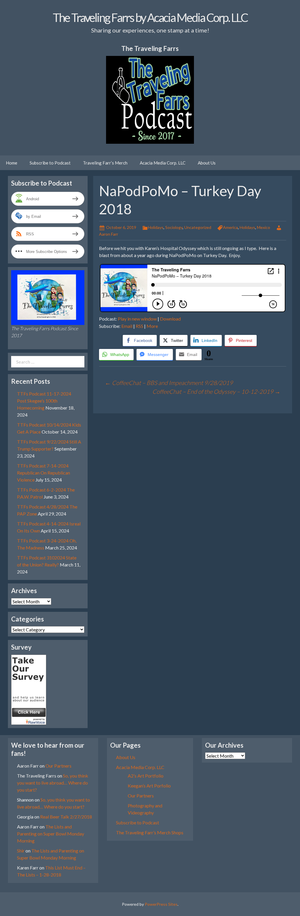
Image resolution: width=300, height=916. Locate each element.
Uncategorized (197, 227)
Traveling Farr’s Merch (105, 162)
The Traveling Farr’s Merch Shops (149, 832)
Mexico (263, 227)
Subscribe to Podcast (50, 162)
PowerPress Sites (161, 904)
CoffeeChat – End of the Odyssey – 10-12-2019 (216, 391)
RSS (139, 326)
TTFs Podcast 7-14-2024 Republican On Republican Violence (43, 472)
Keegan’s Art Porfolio (149, 785)
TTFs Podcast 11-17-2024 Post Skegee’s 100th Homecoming (44, 400)
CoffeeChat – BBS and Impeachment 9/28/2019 (169, 382)
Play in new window (137, 318)
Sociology (174, 227)
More (152, 326)
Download (170, 318)
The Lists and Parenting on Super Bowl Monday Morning (50, 833)
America (230, 227)
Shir (21, 850)
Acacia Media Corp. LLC (162, 162)
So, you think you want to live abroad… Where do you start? (52, 782)
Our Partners (58, 765)
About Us (207, 162)
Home (11, 162)
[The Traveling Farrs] (28, 689)
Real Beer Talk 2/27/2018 (66, 816)
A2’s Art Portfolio (145, 775)
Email (126, 326)
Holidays (155, 227)
